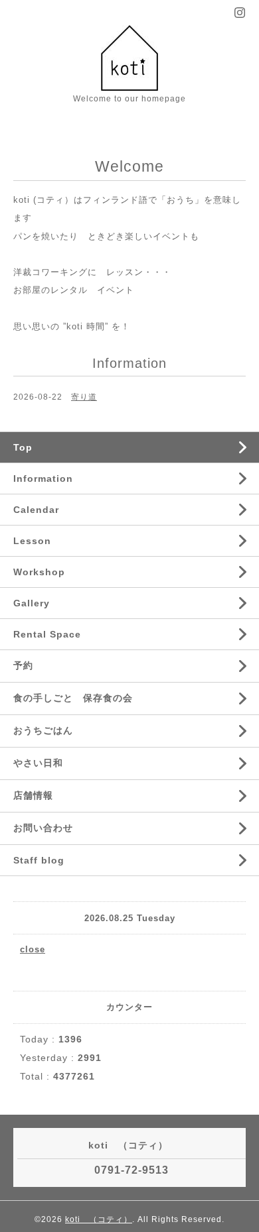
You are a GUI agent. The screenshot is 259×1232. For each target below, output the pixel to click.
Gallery (31, 603)
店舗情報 (33, 795)
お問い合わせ (43, 827)
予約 (23, 665)
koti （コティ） (98, 1219)
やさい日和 (38, 762)
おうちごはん (43, 730)
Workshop (39, 572)
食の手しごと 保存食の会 (73, 698)
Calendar (36, 509)
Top (23, 447)
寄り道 (84, 397)
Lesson (32, 540)
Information (43, 478)
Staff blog (38, 860)
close (32, 949)
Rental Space (47, 634)
